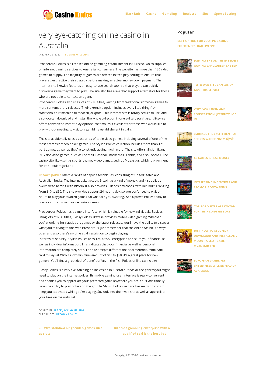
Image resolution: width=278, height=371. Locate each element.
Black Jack (132, 14)
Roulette (189, 14)
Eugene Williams (77, 54)
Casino (151, 14)
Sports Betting (225, 14)
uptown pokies (50, 175)
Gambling (169, 14)
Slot (205, 14)
